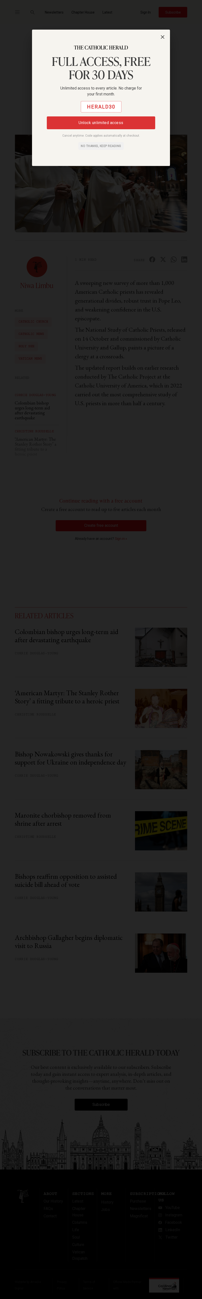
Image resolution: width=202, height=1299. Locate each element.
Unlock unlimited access (101, 122)
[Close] (163, 37)
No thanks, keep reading (101, 146)
